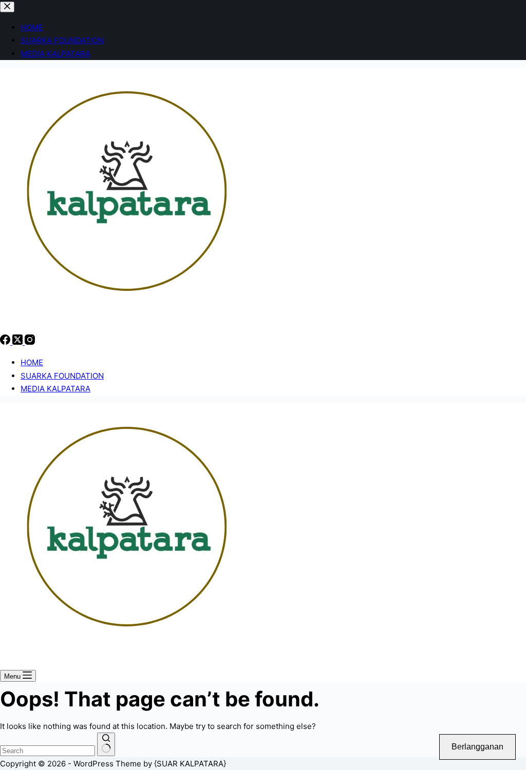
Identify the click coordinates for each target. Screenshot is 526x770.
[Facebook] (6, 342)
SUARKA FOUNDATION (62, 376)
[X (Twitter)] (18, 342)
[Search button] (106, 744)
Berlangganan (477, 746)
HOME (32, 362)
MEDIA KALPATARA (55, 388)
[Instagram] (30, 342)
